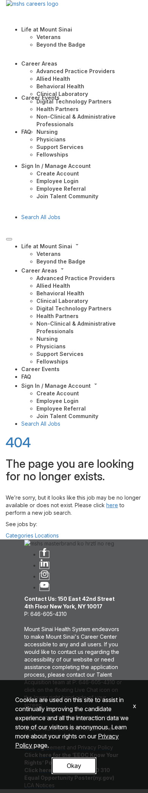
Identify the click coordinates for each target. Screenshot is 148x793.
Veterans (48, 37)
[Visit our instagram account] (44, 576)
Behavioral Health (60, 86)
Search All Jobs (40, 217)
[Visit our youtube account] (44, 587)
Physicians (51, 139)
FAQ (26, 132)
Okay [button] (74, 765)
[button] (81, 245)
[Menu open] (9, 239)
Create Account (57, 173)
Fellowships (52, 154)
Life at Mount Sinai (46, 29)
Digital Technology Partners (74, 101)
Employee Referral (61, 188)
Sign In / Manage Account (56, 166)
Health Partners (57, 109)
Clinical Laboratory (62, 94)
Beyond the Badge (60, 44)
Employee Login (57, 181)
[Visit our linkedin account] (44, 565)
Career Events (40, 97)
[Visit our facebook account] (44, 554)
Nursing (47, 132)
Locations (47, 535)
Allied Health (53, 78)
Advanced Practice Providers (75, 71)
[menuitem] (81, 253)
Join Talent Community (67, 196)
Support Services (59, 147)
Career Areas (39, 63)
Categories (19, 535)
